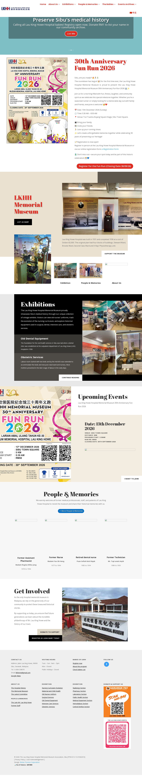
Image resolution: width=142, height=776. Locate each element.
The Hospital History (18, 688)
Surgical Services (48, 697)
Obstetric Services (48, 707)
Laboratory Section (80, 694)
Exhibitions (68, 4)
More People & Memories (72, 511)
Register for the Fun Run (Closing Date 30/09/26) (105, 166)
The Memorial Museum (19, 691)
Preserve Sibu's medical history (71, 19)
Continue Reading (70, 378)
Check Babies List (79, 669)
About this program (80, 666)
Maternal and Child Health (51, 691)
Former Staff (15, 706)
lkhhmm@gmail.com (23, 673)
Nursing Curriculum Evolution (52, 688)
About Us (53, 4)
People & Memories (88, 4)
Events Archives (126, 4)
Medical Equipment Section (82, 700)
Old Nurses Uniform (49, 694)
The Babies (107, 4)
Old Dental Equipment (50, 700)
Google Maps (16, 676)
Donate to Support (49, 632)
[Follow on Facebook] (106, 664)
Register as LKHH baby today (45, 638)
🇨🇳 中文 (133, 12)
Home (43, 4)
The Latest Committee (19, 694)
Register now (77, 663)
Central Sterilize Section (81, 707)
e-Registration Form (110, 149)
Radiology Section (79, 688)
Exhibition (65, 283)
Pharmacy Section (79, 691)
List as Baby (23, 222)
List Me (71, 33)
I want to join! (131, 479)
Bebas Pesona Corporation (29, 762)
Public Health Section (80, 697)
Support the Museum (115, 254)
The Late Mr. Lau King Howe (21, 702)
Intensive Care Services (50, 704)
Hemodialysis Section (80, 704)
